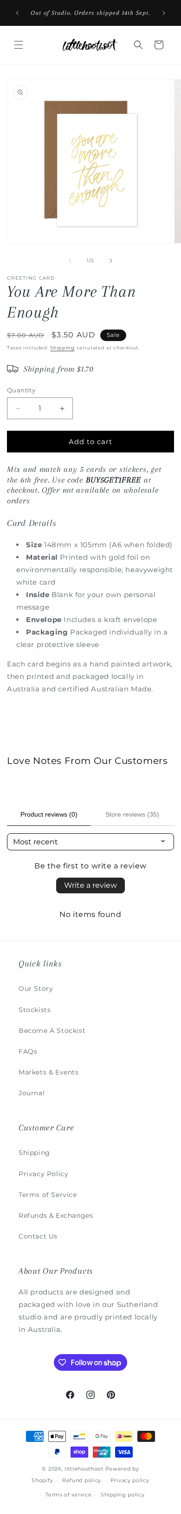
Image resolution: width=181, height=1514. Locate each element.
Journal (32, 1093)
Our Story (36, 988)
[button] (18, 45)
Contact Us (38, 1236)
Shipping (62, 348)
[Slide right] (111, 260)
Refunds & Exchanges (56, 1215)
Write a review (90, 885)
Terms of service (68, 1494)
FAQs (28, 1051)
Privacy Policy (43, 1174)
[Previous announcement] (17, 13)
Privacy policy (129, 1480)
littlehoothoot (84, 1468)
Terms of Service (48, 1194)
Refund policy (81, 1480)
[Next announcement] (164, 13)
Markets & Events (49, 1072)
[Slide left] (70, 260)
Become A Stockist (52, 1030)
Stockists (35, 1010)
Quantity (21, 390)
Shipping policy (123, 1494)
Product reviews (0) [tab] (49, 814)
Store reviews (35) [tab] (132, 814)
